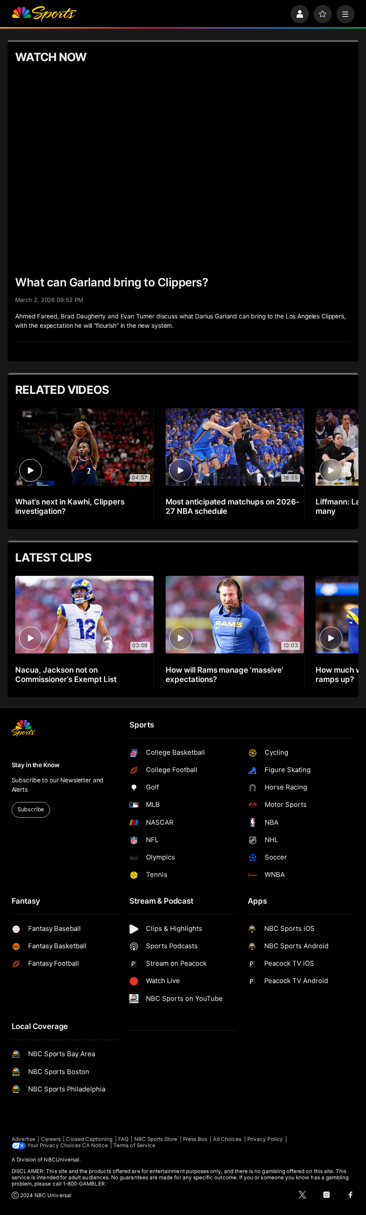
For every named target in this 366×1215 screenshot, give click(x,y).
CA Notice (95, 1145)
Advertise (24, 1139)
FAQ (123, 1139)
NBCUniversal (61, 1160)
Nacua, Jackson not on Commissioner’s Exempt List (65, 674)
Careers (51, 1139)
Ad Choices (227, 1139)
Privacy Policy (265, 1139)
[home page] (44, 14)
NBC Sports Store (156, 1139)
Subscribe (30, 809)
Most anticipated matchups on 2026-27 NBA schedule (232, 506)
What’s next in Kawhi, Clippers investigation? (70, 506)
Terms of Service (134, 1145)
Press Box (195, 1139)
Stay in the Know (36, 765)
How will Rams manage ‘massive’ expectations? (225, 674)
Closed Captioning (89, 1139)
